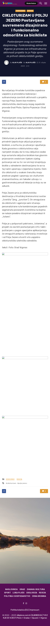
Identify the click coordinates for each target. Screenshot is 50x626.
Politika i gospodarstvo (17, 596)
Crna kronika (39, 596)
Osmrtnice (31, 3)
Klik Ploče (17, 62)
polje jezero (22, 483)
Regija (30, 10)
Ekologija (31, 593)
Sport (7, 593)
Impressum (34, 610)
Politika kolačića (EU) (20, 610)
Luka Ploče (19, 593)
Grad (22, 589)
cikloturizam (11, 483)
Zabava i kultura (36, 589)
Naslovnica (11, 589)
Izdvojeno (20, 10)
